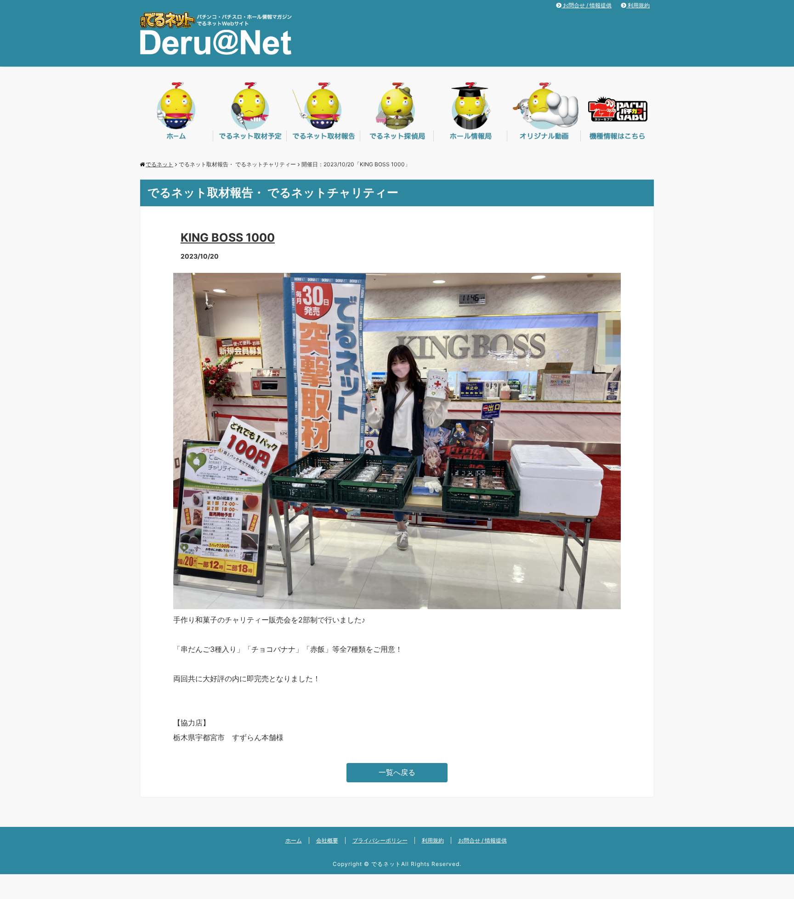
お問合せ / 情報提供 (586, 5)
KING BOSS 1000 (228, 237)
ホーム (293, 840)
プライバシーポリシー (380, 840)
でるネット (386, 863)
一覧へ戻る (397, 772)
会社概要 (327, 840)
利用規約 (638, 5)
